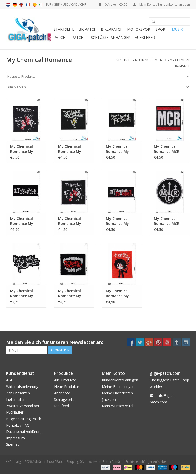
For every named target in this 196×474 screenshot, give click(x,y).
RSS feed (61, 405)
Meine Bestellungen (118, 386)
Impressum (15, 437)
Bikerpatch (112, 29)
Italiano (41, 5)
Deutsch (15, 5)
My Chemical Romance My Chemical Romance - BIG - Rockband (24, 221)
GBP (57, 4)
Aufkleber (145, 37)
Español (35, 5)
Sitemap (13, 444)
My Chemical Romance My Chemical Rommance (21, 293)
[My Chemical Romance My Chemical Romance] (74, 264)
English (21, 5)
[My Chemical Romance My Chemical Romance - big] (26, 120)
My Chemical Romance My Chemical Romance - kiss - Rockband (73, 221)
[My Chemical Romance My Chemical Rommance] (26, 264)
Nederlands (8, 5)
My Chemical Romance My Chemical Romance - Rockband (69, 149)
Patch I (60, 37)
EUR (49, 4)
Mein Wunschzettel (117, 405)
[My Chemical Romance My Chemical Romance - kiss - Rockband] (74, 192)
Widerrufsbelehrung (22, 386)
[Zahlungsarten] (105, 467)
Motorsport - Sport (147, 29)
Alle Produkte (65, 380)
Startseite (64, 29)
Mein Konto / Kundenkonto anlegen (164, 4)
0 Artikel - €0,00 (116, 4)
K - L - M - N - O (156, 60)
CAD (74, 4)
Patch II (79, 37)
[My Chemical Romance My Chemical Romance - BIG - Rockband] (26, 192)
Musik (177, 29)
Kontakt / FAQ (18, 425)
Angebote (62, 393)
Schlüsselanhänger (110, 37)
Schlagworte (64, 399)
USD (66, 4)
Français (28, 5)
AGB (10, 380)
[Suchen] (151, 21)
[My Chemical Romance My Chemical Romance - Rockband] (74, 120)
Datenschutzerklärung (24, 431)
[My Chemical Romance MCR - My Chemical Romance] (170, 120)
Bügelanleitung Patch (23, 418)
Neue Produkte (66, 386)
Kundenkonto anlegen (120, 380)
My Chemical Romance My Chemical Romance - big (23, 149)
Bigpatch (87, 29)
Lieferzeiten (16, 399)
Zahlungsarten (18, 393)
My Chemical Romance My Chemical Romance (69, 293)
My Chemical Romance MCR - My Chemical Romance (168, 149)
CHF (83, 4)
